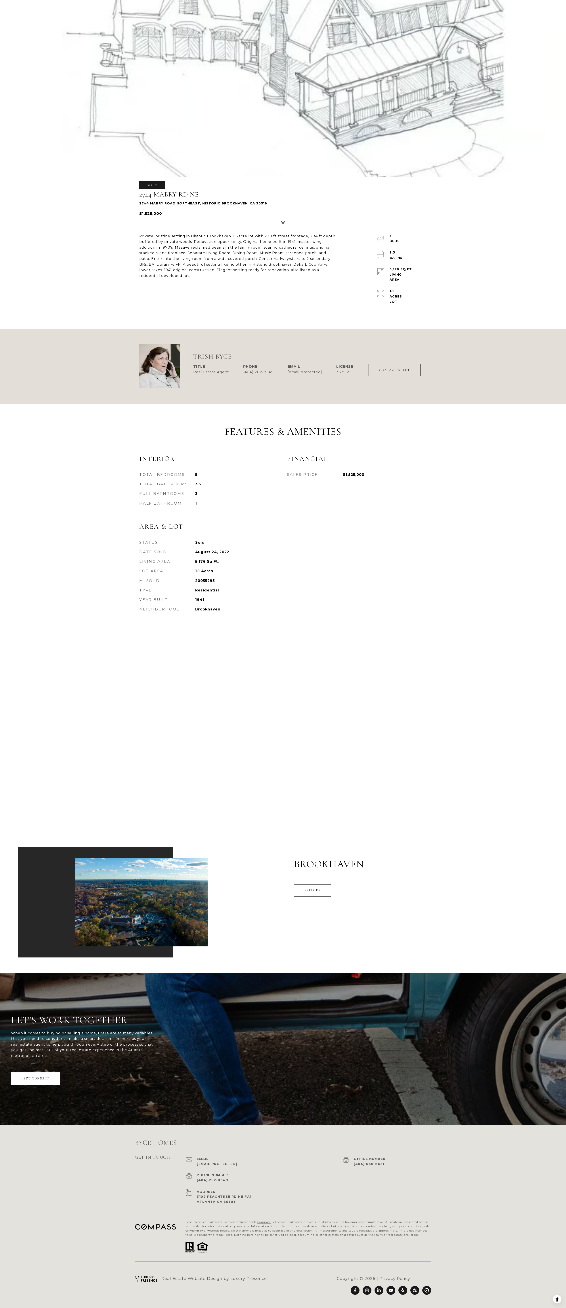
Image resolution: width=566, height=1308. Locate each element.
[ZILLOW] (414, 1290)
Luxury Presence (248, 1278)
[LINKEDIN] (379, 1290)
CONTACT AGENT (394, 370)
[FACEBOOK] (355, 1290)
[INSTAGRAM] (367, 1290)
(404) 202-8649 (258, 372)
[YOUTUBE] (390, 1290)
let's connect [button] (35, 1078)
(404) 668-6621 (369, 1164)
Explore (312, 890)
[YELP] (402, 1290)
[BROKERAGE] (426, 1290)
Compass (264, 1222)
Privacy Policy (394, 1278)
